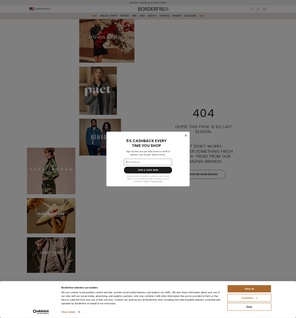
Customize (247, 297)
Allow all (249, 288)
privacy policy (157, 181)
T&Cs (146, 181)
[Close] (185, 135)
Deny (249, 307)
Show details (68, 312)
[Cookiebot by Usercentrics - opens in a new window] (40, 312)
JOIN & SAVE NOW (148, 170)
